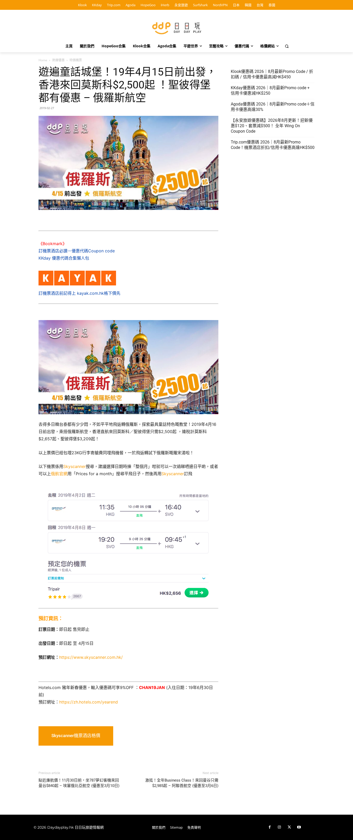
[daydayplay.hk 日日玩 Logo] (176, 27)
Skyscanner (74, 466)
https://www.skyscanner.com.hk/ (91, 657)
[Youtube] (299, 827)
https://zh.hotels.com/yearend (88, 702)
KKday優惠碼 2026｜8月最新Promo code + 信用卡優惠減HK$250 (270, 90)
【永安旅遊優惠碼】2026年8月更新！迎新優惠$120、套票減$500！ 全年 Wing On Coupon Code (272, 126)
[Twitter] (289, 827)
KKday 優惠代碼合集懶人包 (64, 258)
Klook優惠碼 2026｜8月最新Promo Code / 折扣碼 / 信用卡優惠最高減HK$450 (272, 74)
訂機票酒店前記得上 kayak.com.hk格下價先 (79, 293)
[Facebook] (269, 827)
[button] (286, 46)
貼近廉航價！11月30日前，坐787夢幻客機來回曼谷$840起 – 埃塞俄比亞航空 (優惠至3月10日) (79, 783)
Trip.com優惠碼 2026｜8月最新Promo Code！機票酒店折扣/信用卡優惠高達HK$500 (272, 145)
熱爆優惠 (58, 60)
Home (43, 60)
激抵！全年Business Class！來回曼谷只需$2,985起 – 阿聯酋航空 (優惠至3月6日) (181, 783)
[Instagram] (279, 827)
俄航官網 (59, 473)
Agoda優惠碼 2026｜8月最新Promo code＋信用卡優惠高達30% (272, 107)
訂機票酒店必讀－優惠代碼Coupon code (77, 250)
